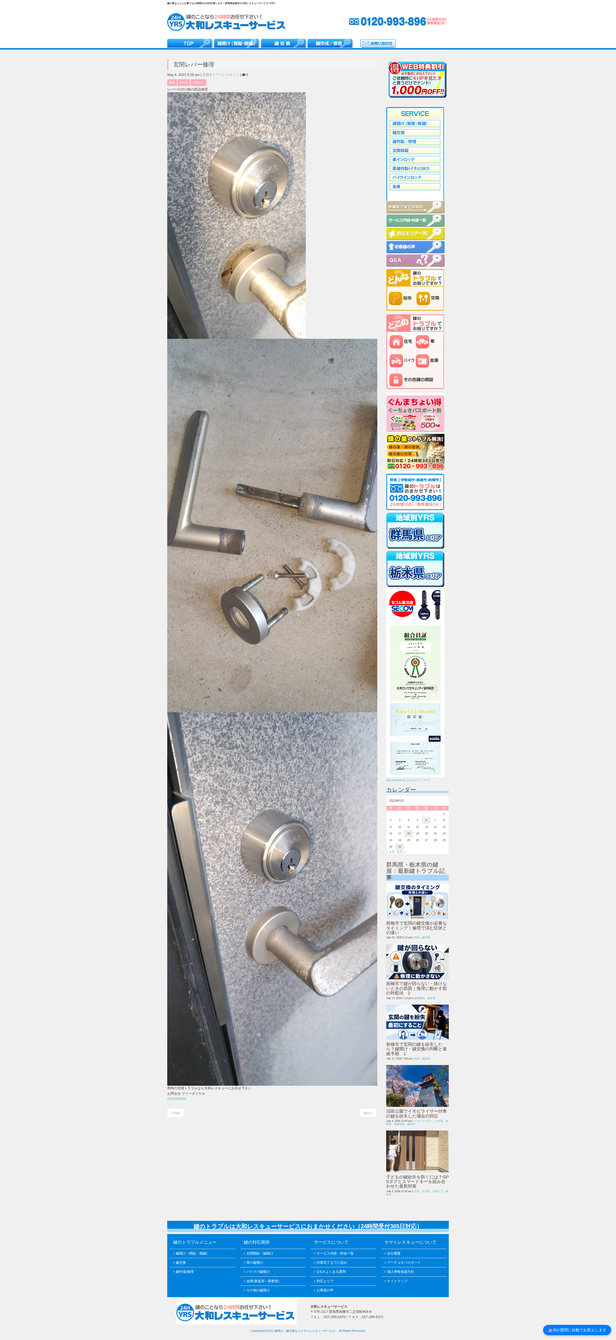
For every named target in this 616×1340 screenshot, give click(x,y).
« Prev (175, 1113)
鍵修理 (431, 998)
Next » (368, 1113)
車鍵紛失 (399, 1124)
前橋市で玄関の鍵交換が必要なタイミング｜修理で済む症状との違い (416, 928)
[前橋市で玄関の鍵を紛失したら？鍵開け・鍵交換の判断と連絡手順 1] (417, 1022)
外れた (184, 82)
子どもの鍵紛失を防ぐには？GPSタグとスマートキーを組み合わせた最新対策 (417, 1182)
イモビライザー (423, 1120)
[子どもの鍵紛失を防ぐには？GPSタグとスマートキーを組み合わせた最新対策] (417, 1151)
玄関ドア (198, 82)
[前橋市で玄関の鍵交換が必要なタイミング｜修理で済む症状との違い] (417, 901)
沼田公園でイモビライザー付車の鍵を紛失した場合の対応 (416, 1113)
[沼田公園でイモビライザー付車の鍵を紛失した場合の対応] (417, 1086)
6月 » (402, 852)
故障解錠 (419, 998)
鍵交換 (426, 937)
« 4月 (390, 852)
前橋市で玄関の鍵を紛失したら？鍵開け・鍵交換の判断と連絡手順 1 (416, 1049)
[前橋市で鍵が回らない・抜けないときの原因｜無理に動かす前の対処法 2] (417, 961)
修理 (172, 82)
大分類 (439, 1120)
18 (408, 833)
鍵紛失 (426, 1058)
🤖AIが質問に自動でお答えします (577, 1330)
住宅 (416, 1191)
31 (399, 846)
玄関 (206, 75)
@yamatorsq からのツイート (408, 780)
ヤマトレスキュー (225, 75)
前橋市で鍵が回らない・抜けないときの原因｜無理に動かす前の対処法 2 (416, 988)
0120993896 (176, 1099)
